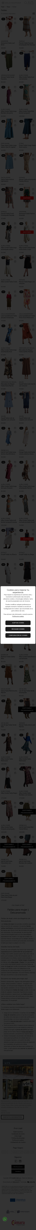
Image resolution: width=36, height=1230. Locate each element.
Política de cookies (18, 616)
